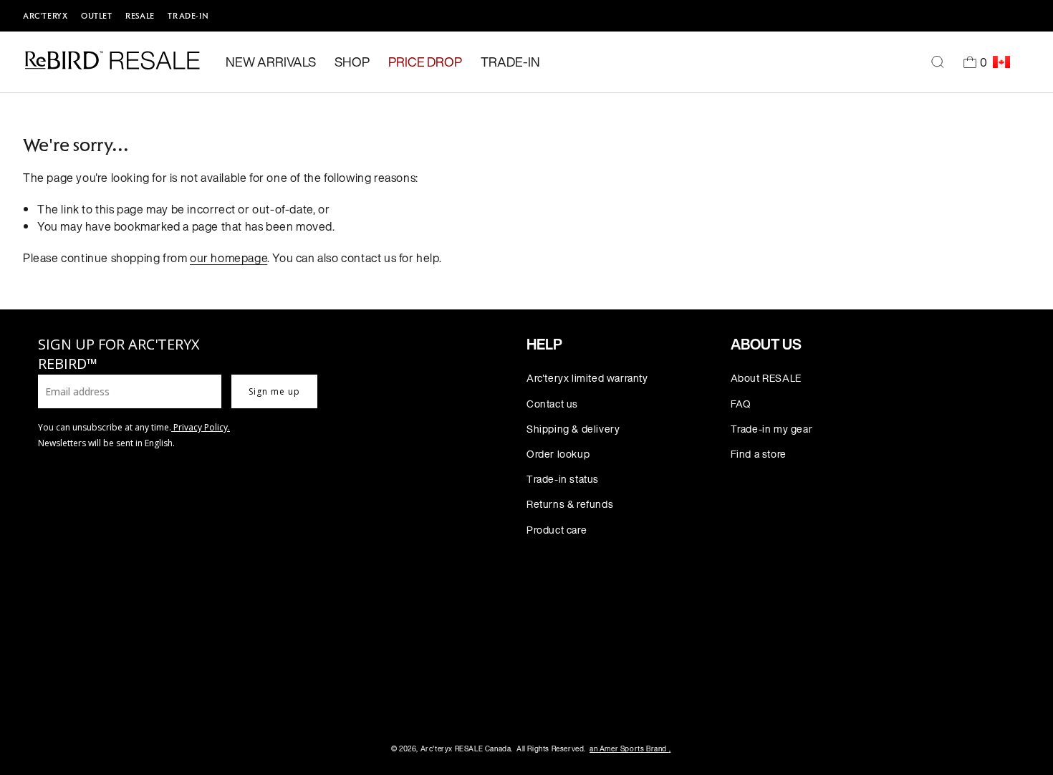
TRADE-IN (188, 16)
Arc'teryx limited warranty (587, 377)
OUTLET (96, 16)
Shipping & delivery (573, 428)
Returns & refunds (569, 503)
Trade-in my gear (772, 428)
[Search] (937, 62)
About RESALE (766, 377)
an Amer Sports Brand (630, 748)
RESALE (140, 16)
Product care (556, 529)
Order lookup (558, 453)
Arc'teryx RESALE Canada (465, 748)
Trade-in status (562, 478)
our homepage (228, 257)
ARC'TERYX (45, 16)
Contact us (552, 403)
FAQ (741, 403)
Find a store (759, 453)
